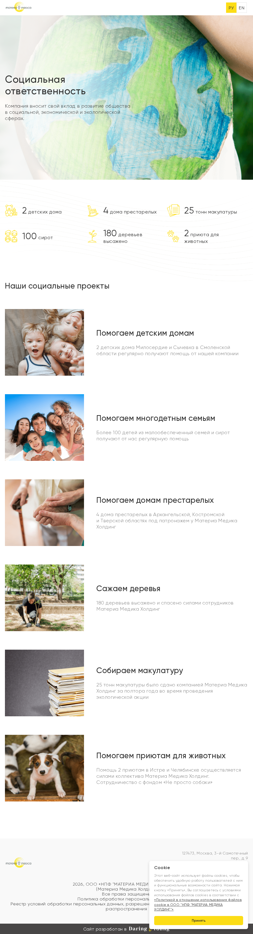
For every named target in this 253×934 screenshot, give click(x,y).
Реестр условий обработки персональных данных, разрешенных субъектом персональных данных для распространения (126, 906)
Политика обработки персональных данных (126, 898)
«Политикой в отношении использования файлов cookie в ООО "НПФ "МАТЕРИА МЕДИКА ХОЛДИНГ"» (198, 904)
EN (241, 7)
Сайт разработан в (104, 929)
